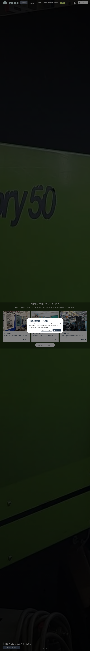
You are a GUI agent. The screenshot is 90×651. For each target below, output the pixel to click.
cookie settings (46, 330)
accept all (57, 330)
